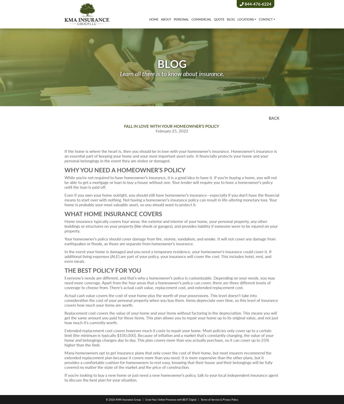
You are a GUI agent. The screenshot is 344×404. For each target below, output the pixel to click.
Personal (181, 19)
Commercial (201, 19)
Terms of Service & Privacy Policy (219, 399)
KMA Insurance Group (128, 399)
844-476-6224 (257, 4)
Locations (245, 19)
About (166, 19)
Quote (219, 19)
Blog (231, 19)
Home (153, 19)
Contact (266, 19)
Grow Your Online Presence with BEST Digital (170, 399)
